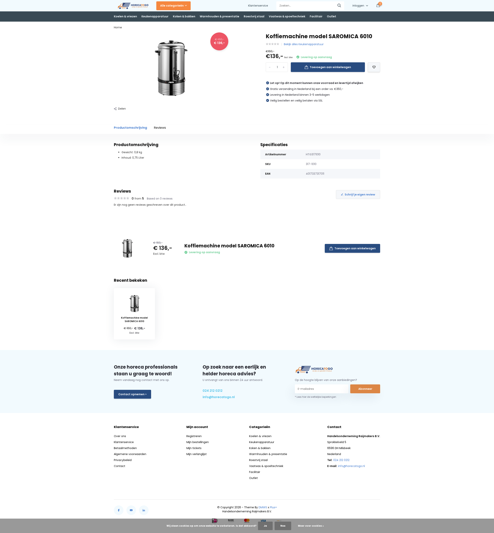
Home (118, 27)
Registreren (194, 436)
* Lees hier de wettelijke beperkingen (315, 396)
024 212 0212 (212, 390)
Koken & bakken (184, 16)
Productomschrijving (130, 127)
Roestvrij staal (254, 16)
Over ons (120, 436)
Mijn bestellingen (197, 442)
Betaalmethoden (125, 448)
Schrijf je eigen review (360, 194)
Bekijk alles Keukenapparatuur (304, 44)
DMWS (263, 507)
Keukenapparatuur (154, 16)
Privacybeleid (123, 460)
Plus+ (273, 507)
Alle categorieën (172, 6)
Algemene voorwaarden (130, 454)
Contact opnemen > (132, 394)
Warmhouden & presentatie (219, 16)
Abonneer (365, 389)
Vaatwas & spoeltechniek (287, 16)
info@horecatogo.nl (219, 397)
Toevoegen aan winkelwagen (330, 67)
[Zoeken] (339, 5)
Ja (265, 525)
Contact (119, 466)
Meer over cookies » (311, 525)
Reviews (160, 127)
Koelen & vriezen (125, 16)
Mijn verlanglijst (196, 454)
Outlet (331, 16)
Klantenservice (258, 6)
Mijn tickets (193, 448)
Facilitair (316, 16)
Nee (282, 525)
